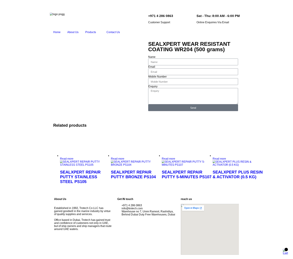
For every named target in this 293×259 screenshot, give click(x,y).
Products (90, 32)
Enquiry (153, 86)
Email (151, 66)
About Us (73, 32)
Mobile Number (157, 76)
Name (151, 56)
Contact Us (113, 32)
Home (57, 32)
